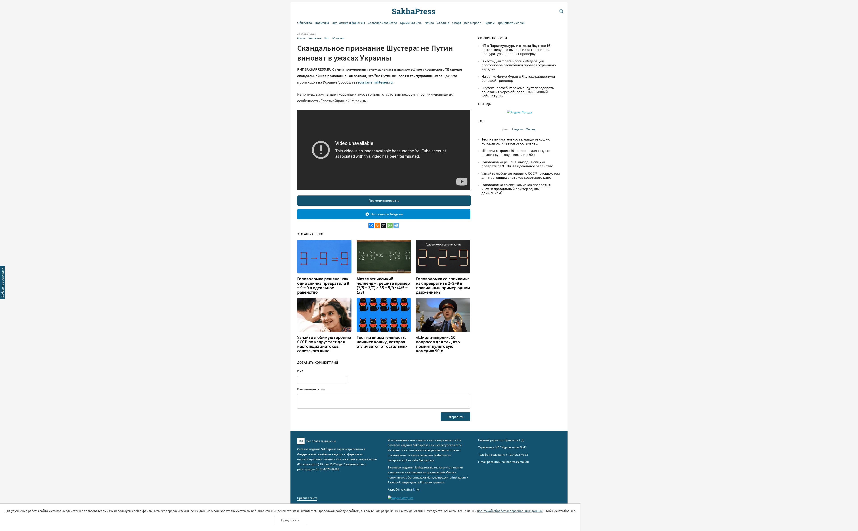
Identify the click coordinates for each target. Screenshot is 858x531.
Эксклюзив (314, 38)
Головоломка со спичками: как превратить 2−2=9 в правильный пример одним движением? (443, 285)
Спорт (456, 23)
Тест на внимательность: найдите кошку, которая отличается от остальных (382, 342)
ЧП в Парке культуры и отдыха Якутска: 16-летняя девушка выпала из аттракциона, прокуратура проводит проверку (516, 49)
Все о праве (472, 23)
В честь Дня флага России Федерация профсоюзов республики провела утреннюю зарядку (519, 65)
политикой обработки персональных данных (509, 511)
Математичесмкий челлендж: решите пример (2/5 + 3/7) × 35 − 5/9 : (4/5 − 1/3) (383, 285)
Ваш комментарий (311, 389)
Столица (443, 23)
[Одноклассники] (377, 225)
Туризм (489, 23)
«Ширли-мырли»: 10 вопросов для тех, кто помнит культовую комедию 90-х (438, 344)
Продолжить (290, 520)
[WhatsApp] (390, 225)
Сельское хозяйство (382, 23)
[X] (383, 225)
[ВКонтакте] (371, 225)
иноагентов (396, 472)
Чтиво (429, 23)
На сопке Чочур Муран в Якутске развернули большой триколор (518, 78)
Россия (301, 38)
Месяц (530, 129)
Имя (300, 371)
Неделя (517, 129)
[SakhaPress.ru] (2, 283)
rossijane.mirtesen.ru (375, 82)
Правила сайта (307, 498)
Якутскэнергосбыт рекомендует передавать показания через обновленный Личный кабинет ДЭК (518, 92)
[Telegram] (396, 225)
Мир (326, 38)
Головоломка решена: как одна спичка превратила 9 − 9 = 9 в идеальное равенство (323, 285)
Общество (304, 23)
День (505, 129)
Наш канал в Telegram (387, 214)
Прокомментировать (384, 200)
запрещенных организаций (426, 472)
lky (416, 489)
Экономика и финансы (348, 23)
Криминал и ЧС (411, 23)
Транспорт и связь (511, 23)
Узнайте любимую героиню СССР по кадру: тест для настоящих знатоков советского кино (324, 344)
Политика (322, 23)
